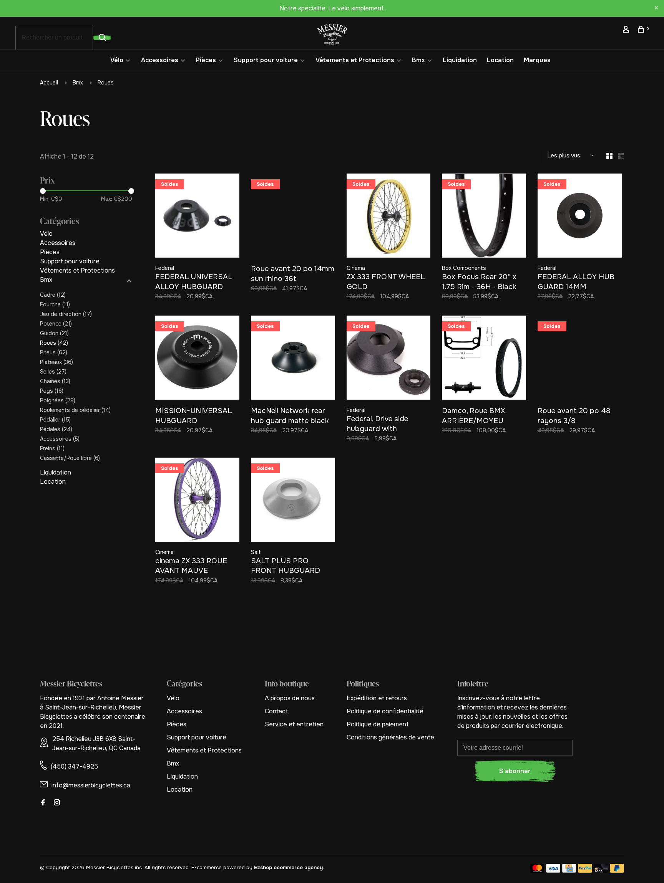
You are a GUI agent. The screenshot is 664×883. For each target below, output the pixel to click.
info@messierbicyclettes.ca (90, 785)
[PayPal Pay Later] (617, 870)
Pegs (51, 390)
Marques (537, 60)
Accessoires (159, 60)
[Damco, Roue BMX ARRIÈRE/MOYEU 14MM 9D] (484, 359)
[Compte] (626, 30)
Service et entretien (294, 724)
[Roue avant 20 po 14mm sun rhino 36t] (293, 217)
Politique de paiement (378, 724)
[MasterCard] (537, 870)
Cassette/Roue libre (70, 458)
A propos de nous (290, 698)
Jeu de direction (66, 314)
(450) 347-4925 (74, 766)
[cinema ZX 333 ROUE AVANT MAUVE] (197, 501)
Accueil (49, 82)
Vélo (116, 60)
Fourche (55, 304)
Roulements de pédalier (75, 410)
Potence (56, 323)
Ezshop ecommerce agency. (289, 867)
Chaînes (55, 381)
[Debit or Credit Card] (601, 870)
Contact (276, 711)
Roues (106, 82)
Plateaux (56, 362)
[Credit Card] (569, 870)
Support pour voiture (266, 60)
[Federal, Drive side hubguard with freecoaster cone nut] (389, 359)
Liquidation (460, 60)
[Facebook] (43, 803)
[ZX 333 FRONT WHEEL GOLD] (389, 217)
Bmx (418, 60)
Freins (52, 448)
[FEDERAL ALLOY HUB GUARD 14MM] (580, 217)
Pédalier (55, 419)
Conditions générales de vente (390, 737)
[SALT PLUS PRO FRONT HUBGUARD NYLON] (293, 501)
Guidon (54, 333)
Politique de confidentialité (385, 711)
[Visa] (553, 870)
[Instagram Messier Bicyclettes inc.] (57, 803)
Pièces (206, 60)
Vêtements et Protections (354, 60)
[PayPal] (585, 870)
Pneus (53, 352)
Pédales (56, 429)
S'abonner (515, 771)
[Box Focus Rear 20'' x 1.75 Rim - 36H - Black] (484, 217)
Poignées (57, 400)
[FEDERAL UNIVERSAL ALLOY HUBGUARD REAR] (197, 217)
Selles (53, 371)
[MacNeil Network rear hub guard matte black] (293, 359)
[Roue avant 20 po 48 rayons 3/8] (580, 359)
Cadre (53, 294)
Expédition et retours (377, 698)
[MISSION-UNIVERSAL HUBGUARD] (197, 359)
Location (500, 60)
